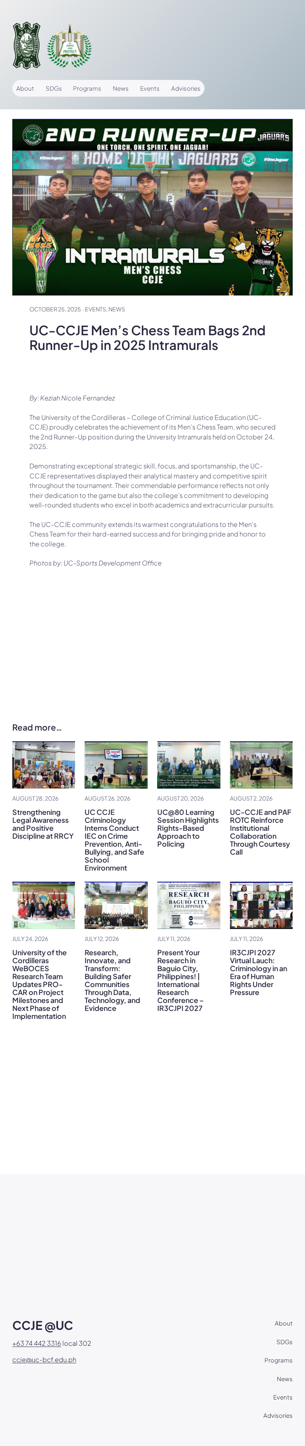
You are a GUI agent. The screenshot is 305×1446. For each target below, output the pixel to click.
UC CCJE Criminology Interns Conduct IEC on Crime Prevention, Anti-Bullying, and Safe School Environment (114, 840)
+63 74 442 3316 (36, 1343)
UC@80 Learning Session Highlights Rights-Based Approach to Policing (188, 828)
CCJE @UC (42, 1325)
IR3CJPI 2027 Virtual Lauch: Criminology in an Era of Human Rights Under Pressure (258, 972)
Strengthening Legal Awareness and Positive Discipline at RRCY (43, 824)
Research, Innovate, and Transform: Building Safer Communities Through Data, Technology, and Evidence (112, 980)
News (116, 309)
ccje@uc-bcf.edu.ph (44, 1359)
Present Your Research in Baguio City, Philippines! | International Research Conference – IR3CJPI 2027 (180, 980)
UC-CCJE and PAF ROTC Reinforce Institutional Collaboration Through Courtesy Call (260, 832)
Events (95, 309)
